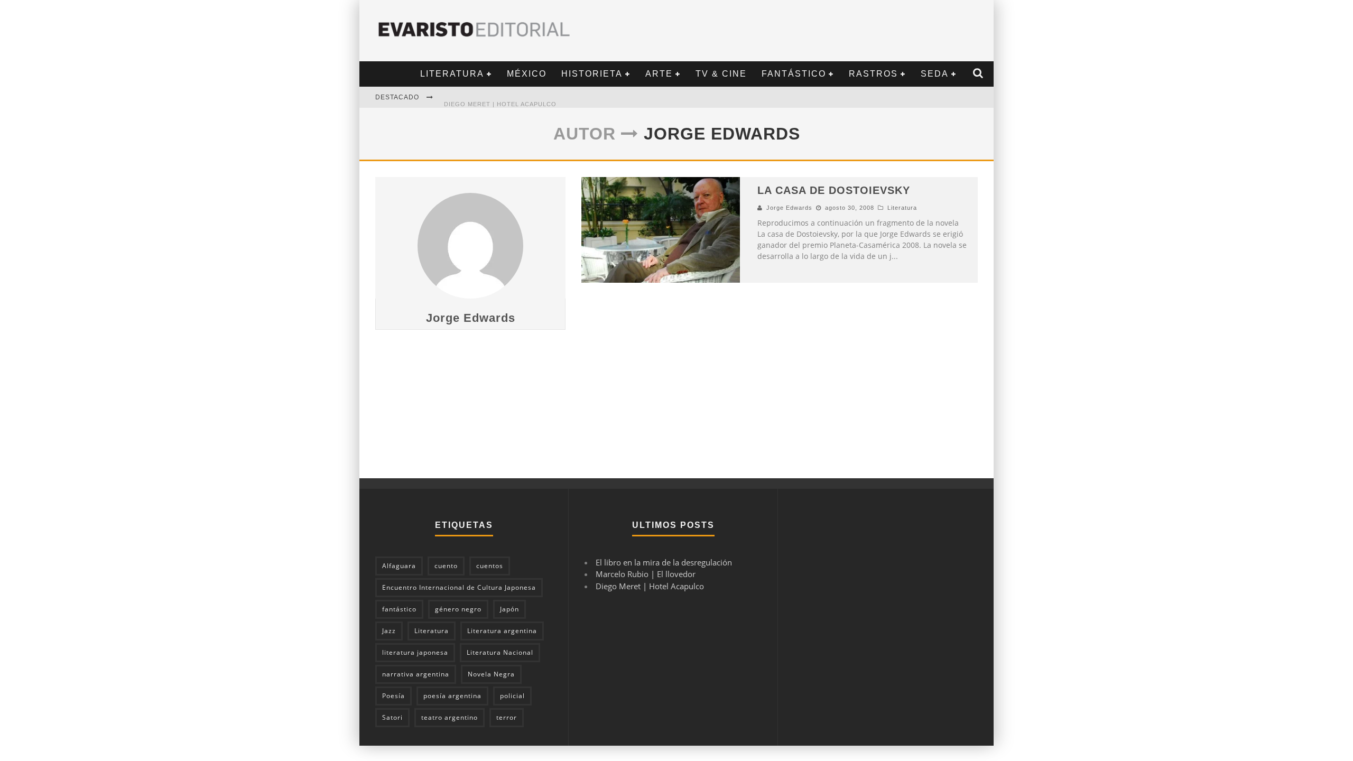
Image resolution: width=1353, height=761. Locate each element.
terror (506, 717)
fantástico (399, 609)
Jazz (389, 630)
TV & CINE (721, 73)
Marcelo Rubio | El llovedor (646, 574)
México (526, 73)
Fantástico (794, 73)
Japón (509, 609)
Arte (659, 73)
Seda (935, 73)
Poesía (393, 695)
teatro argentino (449, 717)
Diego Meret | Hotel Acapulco (500, 98)
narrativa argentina (415, 674)
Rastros (873, 73)
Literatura (452, 73)
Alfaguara (399, 565)
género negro (458, 609)
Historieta (592, 73)
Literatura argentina (502, 630)
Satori (392, 717)
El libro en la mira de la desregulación (664, 562)
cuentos (489, 565)
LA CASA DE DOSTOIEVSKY (833, 190)
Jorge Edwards (470, 317)
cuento (446, 565)
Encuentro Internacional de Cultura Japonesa (459, 587)
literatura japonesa (415, 652)
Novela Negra (491, 674)
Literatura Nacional (500, 652)
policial (512, 695)
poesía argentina (452, 695)
